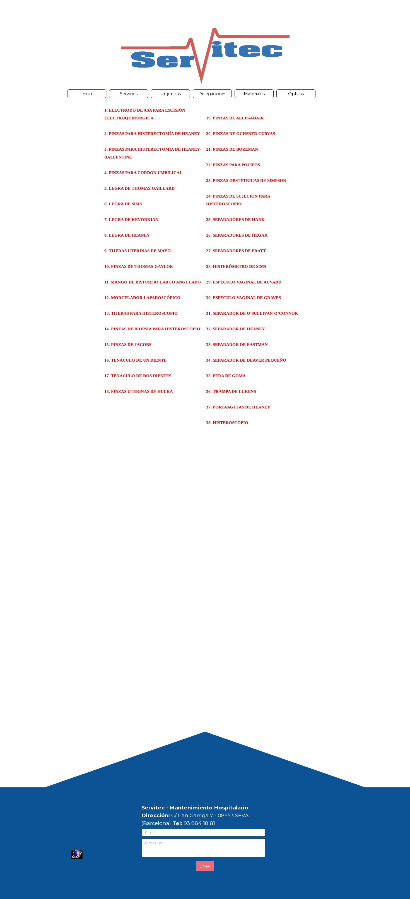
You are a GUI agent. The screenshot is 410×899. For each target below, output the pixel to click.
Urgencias (170, 93)
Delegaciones (212, 93)
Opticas (296, 93)
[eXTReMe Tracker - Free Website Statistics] (77, 856)
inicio (87, 93)
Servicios (129, 93)
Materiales (254, 93)
